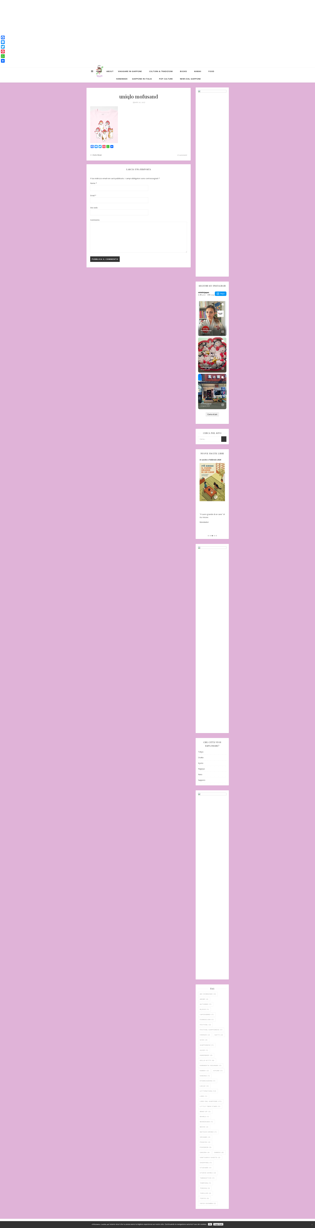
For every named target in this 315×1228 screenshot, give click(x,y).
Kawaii (197, 71)
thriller (205, 1193)
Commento (95, 220)
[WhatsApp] (2, 56)
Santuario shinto (210, 1157)
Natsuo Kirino (208, 1132)
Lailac (204, 1086)
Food (211, 71)
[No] (312, 1224)
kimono (205, 1076)
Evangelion (207, 1019)
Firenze (205, 1035)
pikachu (205, 1142)
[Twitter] (2, 46)
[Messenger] (2, 42)
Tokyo (200, 752)
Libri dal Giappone (211, 1101)
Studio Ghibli (208, 1173)
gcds (204, 1040)
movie (204, 1127)
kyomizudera (207, 1081)
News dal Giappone (190, 79)
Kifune (218, 1071)
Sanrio (219, 1152)
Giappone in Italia (142, 79)
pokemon (206, 1147)
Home (99, 71)
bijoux (204, 1009)
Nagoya (201, 768)
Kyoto (200, 763)
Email (93, 195)
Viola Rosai (97, 155)
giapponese (207, 1045)
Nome (93, 183)
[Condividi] (2, 60)
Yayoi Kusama (208, 1203)
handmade (206, 1055)
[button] (208, 536)
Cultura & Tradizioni (161, 71)
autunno (206, 1004)
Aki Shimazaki (208, 994)
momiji (204, 1116)
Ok (210, 1224)
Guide (204, 1050)
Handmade (122, 79)
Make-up (205, 1111)
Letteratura (208, 1091)
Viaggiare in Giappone (130, 71)
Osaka (200, 757)
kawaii (204, 1071)
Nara (200, 774)
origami (205, 1137)
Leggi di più (218, 1224)
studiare (206, 1168)
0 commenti (182, 155)
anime (204, 999)
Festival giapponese (211, 1030)
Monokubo (206, 1122)
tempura (205, 1183)
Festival (205, 1025)
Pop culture (166, 79)
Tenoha (205, 1188)
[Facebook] (2, 37)
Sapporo (201, 780)
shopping (206, 1163)
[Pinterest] (2, 51)
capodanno (207, 1014)
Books (183, 71)
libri (203, 1096)
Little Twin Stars (210, 1106)
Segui (222, 294)
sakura (205, 1152)
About (110, 71)
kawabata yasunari (210, 1065)
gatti (219, 1035)
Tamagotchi (207, 1178)
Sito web (94, 207)
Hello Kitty (207, 1060)
